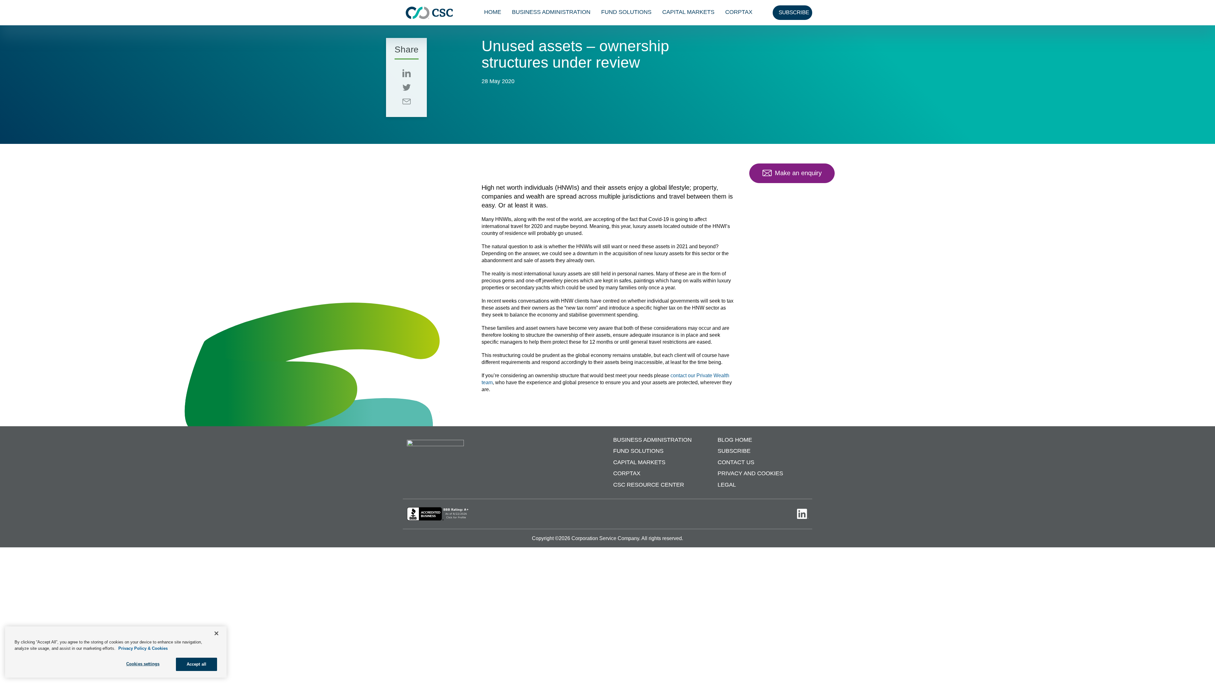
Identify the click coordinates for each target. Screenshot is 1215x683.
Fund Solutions (626, 12)
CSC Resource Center (648, 485)
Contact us (736, 462)
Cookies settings (142, 663)
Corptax (738, 12)
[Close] (216, 633)
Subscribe (734, 451)
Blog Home (735, 440)
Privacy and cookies (750, 473)
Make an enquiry (798, 172)
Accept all (196, 664)
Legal (727, 485)
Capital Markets (688, 12)
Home (492, 12)
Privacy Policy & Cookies (143, 648)
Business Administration (551, 12)
